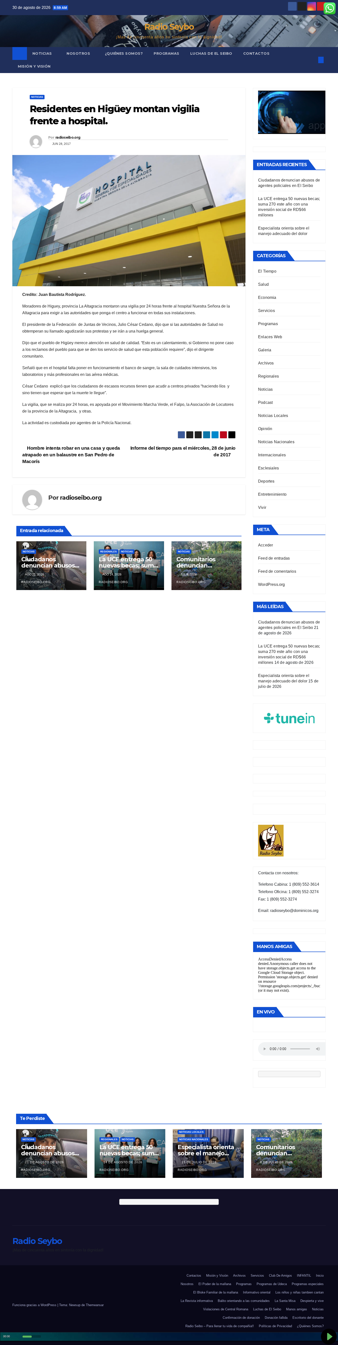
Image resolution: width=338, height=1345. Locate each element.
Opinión (265, 429)
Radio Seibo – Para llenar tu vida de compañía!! (219, 1326)
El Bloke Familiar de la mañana (215, 1292)
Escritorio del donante (308, 1317)
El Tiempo (267, 271)
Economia (267, 297)
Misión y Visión (34, 66)
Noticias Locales (273, 416)
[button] (312, 60)
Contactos (256, 53)
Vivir (262, 507)
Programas (166, 53)
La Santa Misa (285, 1301)
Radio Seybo (169, 27)
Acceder (265, 545)
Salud (263, 284)
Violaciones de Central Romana (225, 1309)
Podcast (265, 402)
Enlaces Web (270, 337)
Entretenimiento (272, 494)
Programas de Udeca (272, 1284)
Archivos (266, 363)
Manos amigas (296, 1309)
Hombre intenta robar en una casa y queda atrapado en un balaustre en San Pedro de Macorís (71, 454)
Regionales (108, 551)
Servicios (266, 311)
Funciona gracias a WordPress (34, 1305)
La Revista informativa (197, 1301)
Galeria (264, 350)
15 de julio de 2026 (199, 1162)
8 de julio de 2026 (277, 1162)
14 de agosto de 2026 (123, 1162)
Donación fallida (276, 1317)
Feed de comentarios (277, 571)
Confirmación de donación (241, 1317)
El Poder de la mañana (214, 1284)
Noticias (42, 53)
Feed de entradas (274, 558)
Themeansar (95, 1305)
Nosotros (79, 53)
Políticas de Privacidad (275, 1326)
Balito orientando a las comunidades (244, 1301)
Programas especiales (308, 1284)
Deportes (266, 481)
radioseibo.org (67, 137)
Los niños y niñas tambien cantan (299, 1292)
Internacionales (272, 455)
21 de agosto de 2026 (45, 1162)
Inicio (320, 1275)
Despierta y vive (312, 1301)
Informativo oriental (256, 1292)
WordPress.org (271, 584)
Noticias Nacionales (276, 442)
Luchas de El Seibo (211, 53)
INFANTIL (304, 1275)
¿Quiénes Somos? (124, 53)
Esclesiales (268, 468)
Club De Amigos (280, 1275)
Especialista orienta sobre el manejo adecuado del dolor (206, 1153)
